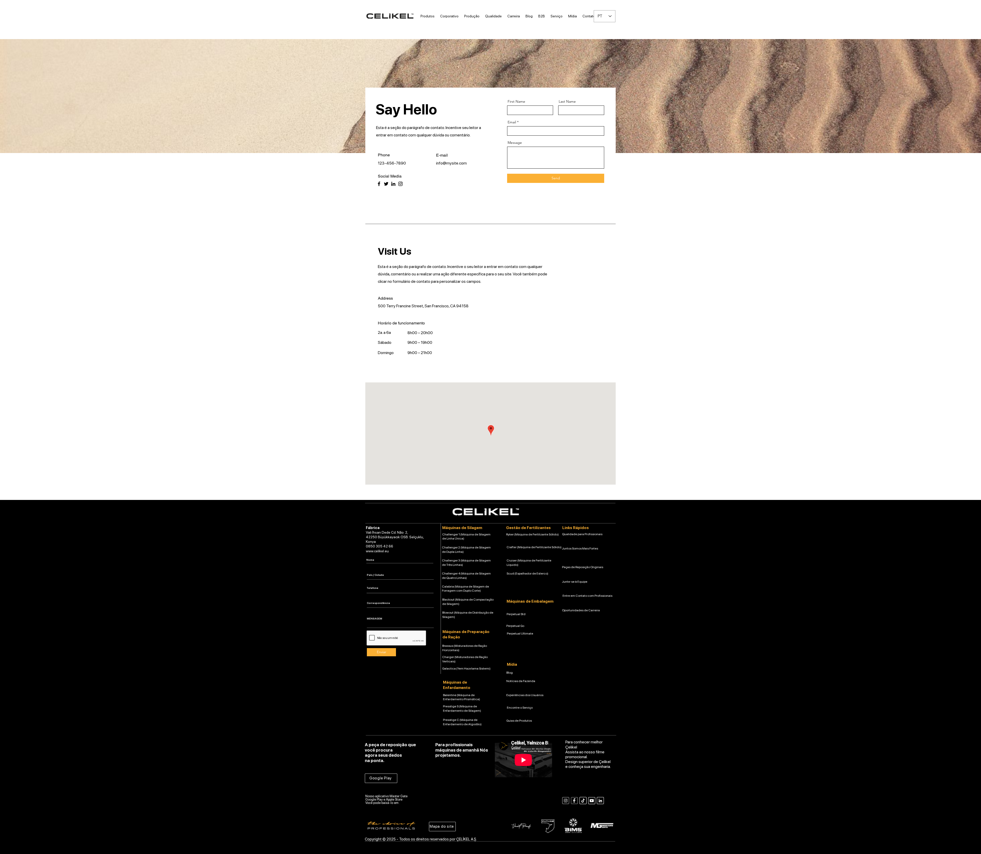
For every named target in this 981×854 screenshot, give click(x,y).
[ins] (565, 800)
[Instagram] (400, 184)
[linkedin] (600, 800)
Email (512, 122)
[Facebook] (379, 184)
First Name (516, 101)
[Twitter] (386, 184)
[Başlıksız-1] (574, 800)
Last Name (567, 101)
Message (515, 142)
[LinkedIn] (393, 184)
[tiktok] (583, 800)
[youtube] (591, 800)
